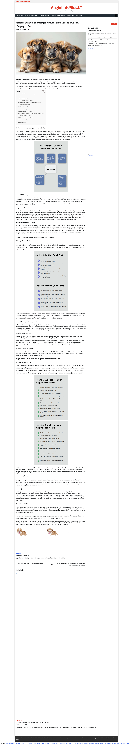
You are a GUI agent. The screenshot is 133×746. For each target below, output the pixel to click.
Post (47, 558)
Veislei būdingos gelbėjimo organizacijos (27, 106)
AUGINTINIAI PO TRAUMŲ (58, 15)
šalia (50, 558)
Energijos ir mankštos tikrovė (25, 98)
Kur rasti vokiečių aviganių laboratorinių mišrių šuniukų (29, 102)
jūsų (37, 558)
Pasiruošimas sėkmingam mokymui (26, 100)
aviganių (22, 558)
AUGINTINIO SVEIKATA (44, 15)
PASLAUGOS (79, 15)
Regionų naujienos (116, 743)
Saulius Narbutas (63, 743)
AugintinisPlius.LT (66, 7)
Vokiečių (62, 558)
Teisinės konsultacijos (20, 743)
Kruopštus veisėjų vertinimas (25, 109)
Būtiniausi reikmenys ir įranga (25, 115)
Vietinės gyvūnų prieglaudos (25, 104)
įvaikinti (33, 558)
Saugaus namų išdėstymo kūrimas (26, 117)
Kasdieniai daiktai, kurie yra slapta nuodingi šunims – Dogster (100, 37)
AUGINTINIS (20, 15)
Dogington (28, 558)
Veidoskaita (80, 743)
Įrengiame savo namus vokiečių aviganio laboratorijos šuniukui (31, 113)
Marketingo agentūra (9, 743)
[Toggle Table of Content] (42, 91)
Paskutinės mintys (22, 122)
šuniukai (57, 558)
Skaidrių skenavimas (31, 743)
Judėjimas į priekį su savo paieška (26, 111)
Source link (18, 553)
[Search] (116, 16)
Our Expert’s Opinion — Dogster (94, 30)
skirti (53, 558)
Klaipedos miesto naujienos (43, 743)
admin (18, 724)
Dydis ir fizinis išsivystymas (25, 95)
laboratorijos (42, 558)
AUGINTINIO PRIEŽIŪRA (31, 15)
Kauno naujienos (107, 743)
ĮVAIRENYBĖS (70, 15)
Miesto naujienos (54, 743)
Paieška (89, 21)
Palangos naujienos (125, 743)
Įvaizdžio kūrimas (72, 743)
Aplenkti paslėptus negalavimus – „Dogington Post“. (33, 722)
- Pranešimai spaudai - (97, 743)
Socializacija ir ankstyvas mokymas (26, 119)
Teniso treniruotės (88, 743)
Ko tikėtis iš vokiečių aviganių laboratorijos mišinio (28, 94)
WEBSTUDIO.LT (19, 738)
